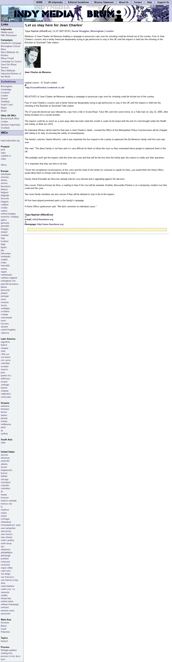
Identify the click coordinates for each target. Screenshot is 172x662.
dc (2, 491)
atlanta (4, 464)
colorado (5, 485)
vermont (5, 607)
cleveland (5, 482)
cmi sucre (5, 360)
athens (4, 180)
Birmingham (97, 31)
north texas (6, 543)
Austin (4, 467)
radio (3, 153)
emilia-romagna (8, 213)
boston (4, 473)
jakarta (4, 418)
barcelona (5, 186)
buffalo (4, 476)
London (110, 31)
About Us (123, 2)
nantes (4, 268)
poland (4, 293)
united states (7, 601)
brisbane (5, 409)
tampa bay (6, 598)
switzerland (6, 317)
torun (3, 320)
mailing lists (6, 653)
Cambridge (6, 89)
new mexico (6, 534)
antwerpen (6, 174)
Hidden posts (7, 32)
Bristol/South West (10, 118)
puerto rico (6, 375)
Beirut (4, 626)
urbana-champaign (10, 604)
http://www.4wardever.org (50, 224)
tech (3, 659)
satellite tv (6, 156)
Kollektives (8, 81)
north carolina (7, 540)
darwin (4, 415)
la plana (4, 241)
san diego (5, 574)
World (3, 111)
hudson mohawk (9, 500)
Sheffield (5, 101)
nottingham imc (8, 281)
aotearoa (5, 406)
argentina (5, 342)
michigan (5, 519)
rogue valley (7, 568)
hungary (5, 229)
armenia (5, 177)
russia (4, 305)
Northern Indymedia (10, 125)
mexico (4, 369)
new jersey (6, 531)
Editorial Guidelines (78, 2)
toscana (5, 323)
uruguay (5, 390)
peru (3, 372)
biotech (4, 641)
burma (4, 412)
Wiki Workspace (9, 35)
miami (4, 516)
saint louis (6, 571)
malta (3, 262)
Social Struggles (80, 31)
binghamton (6, 470)
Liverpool (5, 92)
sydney (4, 433)
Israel (3, 629)
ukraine (4, 326)
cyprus (4, 210)
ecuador (5, 366)
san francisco (7, 577)
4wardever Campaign (11, 43)
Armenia (5, 622)
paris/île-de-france (9, 284)
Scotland (5, 128)
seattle (4, 595)
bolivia (4, 345)
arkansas (5, 458)
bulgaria (4, 201)
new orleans (6, 537)
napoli (4, 272)
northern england (9, 278)
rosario (4, 381)
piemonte (5, 290)
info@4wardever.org (42, 219)
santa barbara (7, 586)
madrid (4, 259)
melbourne (6, 424)
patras (4, 287)
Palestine (5, 632)
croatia (4, 207)
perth (3, 427)
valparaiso (6, 394)
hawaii (4, 494)
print (3, 149)
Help (149, 2)
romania (5, 302)
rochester (5, 564)
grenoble (5, 226)
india (3, 442)
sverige (4, 314)
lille (2, 250)
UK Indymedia (55, 2)
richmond (5, 561)
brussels (5, 198)
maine (4, 513)
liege (3, 244)
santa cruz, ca (8, 589)
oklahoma (5, 549)
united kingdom (8, 329)
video (3, 159)
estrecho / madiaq (9, 216)
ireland (4, 232)
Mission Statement (104, 2)
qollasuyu (5, 378)
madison (5, 509)
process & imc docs (10, 656)
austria (4, 183)
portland (5, 558)
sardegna (5, 308)
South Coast (7, 104)
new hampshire (8, 528)
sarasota (5, 592)
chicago (4, 479)
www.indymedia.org (10, 140)
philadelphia (6, 552)
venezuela (6, 397)
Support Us (163, 2)
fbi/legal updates (9, 650)
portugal (5, 296)
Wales (4, 108)
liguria (4, 247)
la (2, 506)
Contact (138, 2)
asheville (5, 461)
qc (2, 430)
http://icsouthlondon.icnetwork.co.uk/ (44, 87)
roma (3, 299)
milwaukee (6, 522)
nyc (2, 546)
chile (3, 351)
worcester (5, 613)
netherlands (6, 275)
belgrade (5, 195)
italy (3, 238)
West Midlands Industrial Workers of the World (11, 73)
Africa (4, 165)
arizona (4, 455)
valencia (5, 333)
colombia (5, 363)
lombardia (5, 256)
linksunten (6, 253)
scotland (5, 311)
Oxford (4, 98)
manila (4, 421)
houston (5, 497)
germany (5, 223)
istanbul (4, 235)
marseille (5, 265)
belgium (4, 192)
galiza (4, 220)
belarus (4, 189)
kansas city (6, 503)
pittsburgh (5, 555)
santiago (5, 384)
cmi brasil (5, 357)
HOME (39, 2)
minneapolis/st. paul (10, 525)
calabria (4, 204)
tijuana (4, 387)
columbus (5, 488)
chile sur (5, 354)
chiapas (4, 348)
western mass (7, 610)
